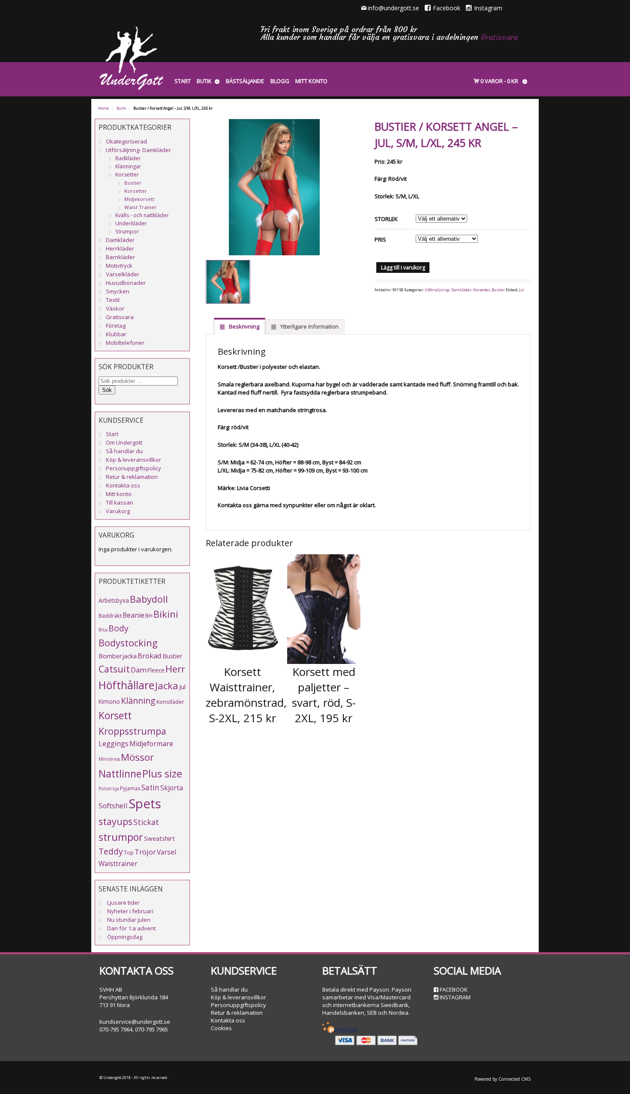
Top (129, 852)
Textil (113, 300)
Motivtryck (119, 265)
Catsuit (114, 669)
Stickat (146, 822)
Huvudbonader (126, 283)
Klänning (138, 700)
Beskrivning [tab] (243, 326)
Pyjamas (130, 788)
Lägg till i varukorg (403, 267)
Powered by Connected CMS (502, 1079)
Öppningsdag (124, 937)
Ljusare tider (123, 902)
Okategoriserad (126, 141)
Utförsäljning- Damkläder (448, 290)
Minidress (109, 759)
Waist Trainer (140, 207)
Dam (139, 670)
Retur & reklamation (132, 477)
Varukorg (118, 511)
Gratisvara (499, 37)
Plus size (162, 773)
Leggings (114, 743)
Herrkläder (120, 248)
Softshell (113, 805)
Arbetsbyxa (114, 600)
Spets (145, 803)
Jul (521, 290)
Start (182, 81)
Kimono (109, 701)
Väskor (115, 308)
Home (103, 108)
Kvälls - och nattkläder (142, 215)
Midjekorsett (139, 199)
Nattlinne (120, 773)
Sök (107, 390)
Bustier (498, 290)
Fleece (156, 670)
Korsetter (481, 290)
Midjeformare (151, 743)
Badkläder (128, 158)
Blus (103, 630)
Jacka (166, 685)
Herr (175, 669)
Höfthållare (126, 685)
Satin (150, 787)
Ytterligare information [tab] (309, 326)
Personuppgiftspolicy (133, 468)
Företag (116, 325)
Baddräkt (110, 615)
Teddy (111, 851)
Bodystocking (128, 643)
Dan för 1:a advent (131, 928)
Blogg (279, 81)
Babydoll (149, 599)
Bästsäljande (245, 81)
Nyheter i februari (130, 911)
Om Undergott (124, 442)
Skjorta (171, 787)
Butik (204, 81)
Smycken (117, 291)
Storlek (386, 219)
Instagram (488, 8)
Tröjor (145, 852)
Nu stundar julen (128, 920)
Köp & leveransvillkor (133, 459)
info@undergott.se (393, 8)
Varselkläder (122, 274)
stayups (115, 821)
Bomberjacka (118, 656)
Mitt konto (311, 81)
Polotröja (109, 789)
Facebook (446, 8)
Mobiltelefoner (125, 343)
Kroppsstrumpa (132, 731)
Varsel (166, 852)
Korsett (115, 715)
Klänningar (128, 166)
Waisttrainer (118, 863)
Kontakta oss (123, 485)
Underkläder (131, 223)
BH (149, 615)
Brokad (150, 656)
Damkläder (120, 240)
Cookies (221, 1028)
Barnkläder (120, 257)
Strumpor (127, 231)
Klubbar (116, 334)
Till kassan (119, 502)
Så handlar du (124, 451)
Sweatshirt (159, 838)
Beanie (133, 615)
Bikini (165, 614)
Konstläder (170, 701)
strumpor (121, 837)
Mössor (137, 757)
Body (118, 628)
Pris (380, 239)
